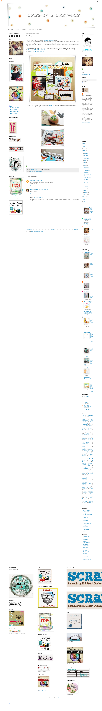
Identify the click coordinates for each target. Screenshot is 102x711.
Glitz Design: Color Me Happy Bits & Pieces (37, 49)
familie (92, 439)
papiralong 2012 (86, 464)
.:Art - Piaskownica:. (88, 301)
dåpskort (88, 439)
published (83, 473)
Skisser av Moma (86, 536)
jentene (40, 171)
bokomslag (90, 428)
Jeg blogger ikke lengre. (88, 219)
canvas (88, 433)
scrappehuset (90, 474)
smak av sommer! (87, 177)
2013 (84, 151)
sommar (91, 489)
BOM (83, 429)
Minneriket (85, 554)
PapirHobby (86, 222)
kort (85, 454)
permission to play (85, 469)
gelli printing (85, 442)
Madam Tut (85, 517)
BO (84, 401)
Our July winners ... (91, 264)
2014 (84, 150)
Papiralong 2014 (86, 467)
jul (87, 453)
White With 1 (86, 262)
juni (85, 163)
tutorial (90, 500)
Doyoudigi (85, 541)
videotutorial (91, 501)
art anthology (85, 423)
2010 (84, 199)
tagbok (87, 493)
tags (90, 493)
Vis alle (92, 341)
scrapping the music (86, 487)
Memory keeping (87, 181)
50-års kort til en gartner (14, 107)
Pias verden (86, 396)
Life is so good (87, 170)
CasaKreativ (85, 547)
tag (83, 493)
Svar (31, 185)
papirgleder (85, 548)
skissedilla (84, 488)
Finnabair (86, 346)
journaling (83, 453)
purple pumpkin (90, 473)
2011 (84, 198)
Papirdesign (85, 468)
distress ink (84, 438)
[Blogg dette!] (46, 169)
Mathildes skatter (87, 409)
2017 (84, 145)
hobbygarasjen (84, 448)
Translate (87, 83)
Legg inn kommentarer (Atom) (37, 231)
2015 (84, 148)
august (85, 160)
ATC (90, 424)
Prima (87, 470)
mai (85, 165)
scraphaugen (85, 539)
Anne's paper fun (87, 226)
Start (8, 29)
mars (85, 190)
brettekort (83, 430)
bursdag (87, 432)
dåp (84, 439)
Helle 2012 (86, 168)
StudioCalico (85, 520)
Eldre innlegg (75, 229)
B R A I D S (86, 402)
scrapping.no (85, 557)
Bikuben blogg (87, 272)
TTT (84, 516)
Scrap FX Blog (87, 326)
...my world (86, 382)
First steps (86, 186)
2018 (84, 143)
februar (86, 192)
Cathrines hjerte (87, 236)
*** (90, 302)
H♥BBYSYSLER (13, 109)
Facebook (17, 29)
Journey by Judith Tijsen (91, 349)
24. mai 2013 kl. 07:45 (38, 197)
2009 (84, 201)
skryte (92, 488)
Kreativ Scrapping (87, 252)
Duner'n (85, 175)
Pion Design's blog (87, 311)
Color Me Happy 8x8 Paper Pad (37, 51)
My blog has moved (87, 406)
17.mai (83, 415)
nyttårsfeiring (84, 463)
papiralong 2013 (86, 465)
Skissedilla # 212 (87, 174)
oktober (86, 157)
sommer (85, 491)
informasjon (91, 449)
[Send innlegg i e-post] (42, 169)
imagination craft (85, 449)
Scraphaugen (32, 180)
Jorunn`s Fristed (87, 218)
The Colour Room (86, 542)
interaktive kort (86, 450)
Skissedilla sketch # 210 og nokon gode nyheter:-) (88, 183)
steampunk (91, 491)
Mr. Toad (86, 179)
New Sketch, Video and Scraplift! (91, 320)
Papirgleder (85, 525)
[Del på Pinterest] (50, 169)
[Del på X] (47, 169)
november (86, 155)
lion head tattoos (42, 202)
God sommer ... (91, 284)
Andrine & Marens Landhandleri (86, 511)
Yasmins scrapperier (88, 207)
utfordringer (84, 501)
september (86, 158)
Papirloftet (85, 528)
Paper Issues (86, 316)
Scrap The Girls (87, 332)
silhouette (85, 550)
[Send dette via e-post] (44, 169)
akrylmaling (91, 416)
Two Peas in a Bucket (87, 519)
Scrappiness (86, 291)
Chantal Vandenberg (34, 189)
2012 (84, 196)
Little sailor (86, 167)
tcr (84, 496)
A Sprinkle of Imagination (48, 40)
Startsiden (53, 229)
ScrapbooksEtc (86, 551)
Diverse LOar (90, 438)
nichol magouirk (87, 377)
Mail (12, 29)
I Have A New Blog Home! (88, 378)
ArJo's (90, 421)
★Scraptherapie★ (87, 367)
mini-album (84, 458)
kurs (89, 455)
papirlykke (12, 106)
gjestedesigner (85, 443)
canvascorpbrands (85, 434)
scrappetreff (84, 484)
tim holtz (91, 498)
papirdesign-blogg (87, 281)
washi (91, 503)
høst (90, 448)
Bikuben (84, 531)
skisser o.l (85, 553)
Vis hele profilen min (86, 122)
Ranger (51, 105)
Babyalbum (88, 425)
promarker (89, 472)
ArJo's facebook (32, 29)
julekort (92, 453)
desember (86, 153)
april (85, 188)
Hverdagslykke (13, 113)
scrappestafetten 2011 (86, 483)
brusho (88, 430)
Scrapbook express (87, 559)
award (83, 425)
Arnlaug (32, 169)
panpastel (90, 463)
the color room (90, 496)
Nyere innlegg (29, 229)
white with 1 (84, 505)
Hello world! (86, 223)
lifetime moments (86, 522)
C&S (92, 432)
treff (84, 500)
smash (85, 489)
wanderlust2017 (85, 503)
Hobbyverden (86, 513)
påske (85, 474)
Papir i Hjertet (86, 529)
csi (89, 437)
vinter (85, 502)
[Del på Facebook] (49, 169)
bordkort (89, 429)
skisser (84, 538)
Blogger (59, 697)
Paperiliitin (86, 356)
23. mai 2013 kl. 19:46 (40, 180)
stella (92, 492)
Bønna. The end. (87, 397)
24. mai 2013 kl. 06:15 (43, 189)
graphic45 (83, 445)
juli (85, 162)
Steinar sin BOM (86, 492)
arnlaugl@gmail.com (86, 74)
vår (90, 502)
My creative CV (24, 29)
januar (85, 194)
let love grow (86, 172)
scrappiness (39, 29)
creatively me (86, 405)
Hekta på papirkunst (14, 111)
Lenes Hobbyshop (87, 523)
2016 (84, 146)
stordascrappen (86, 545)
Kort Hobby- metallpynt (87, 514)
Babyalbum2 (85, 427)
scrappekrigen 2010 (86, 477)
